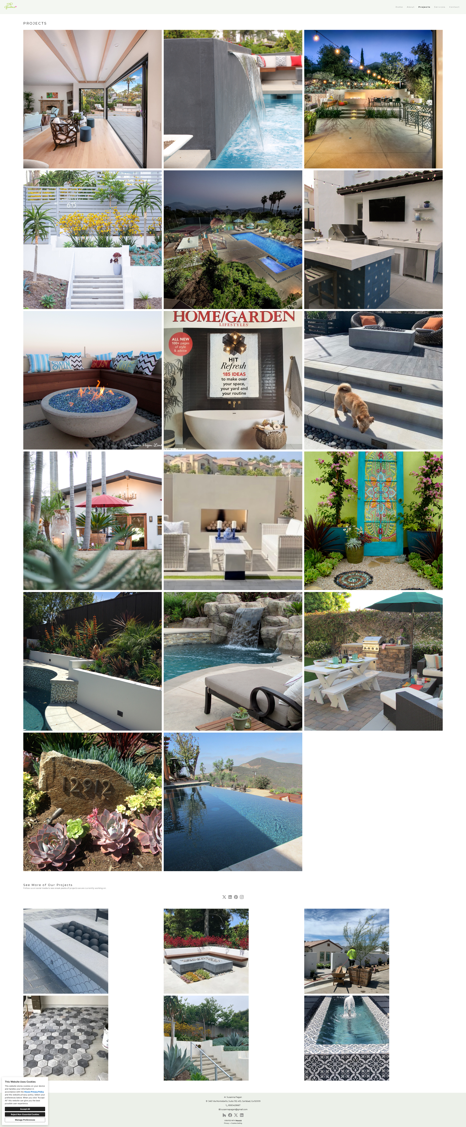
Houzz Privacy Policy (34, 1092)
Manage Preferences (25, 1120)
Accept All (25, 1109)
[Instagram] (241, 897)
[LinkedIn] (230, 897)
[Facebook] (230, 1115)
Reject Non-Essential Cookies (25, 1114)
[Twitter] (224, 897)
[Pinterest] (235, 897)
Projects (424, 7)
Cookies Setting (236, 1123)
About (411, 7)
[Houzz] (224, 1115)
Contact (454, 7)
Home (399, 7)
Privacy (226, 1123)
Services (439, 7)
